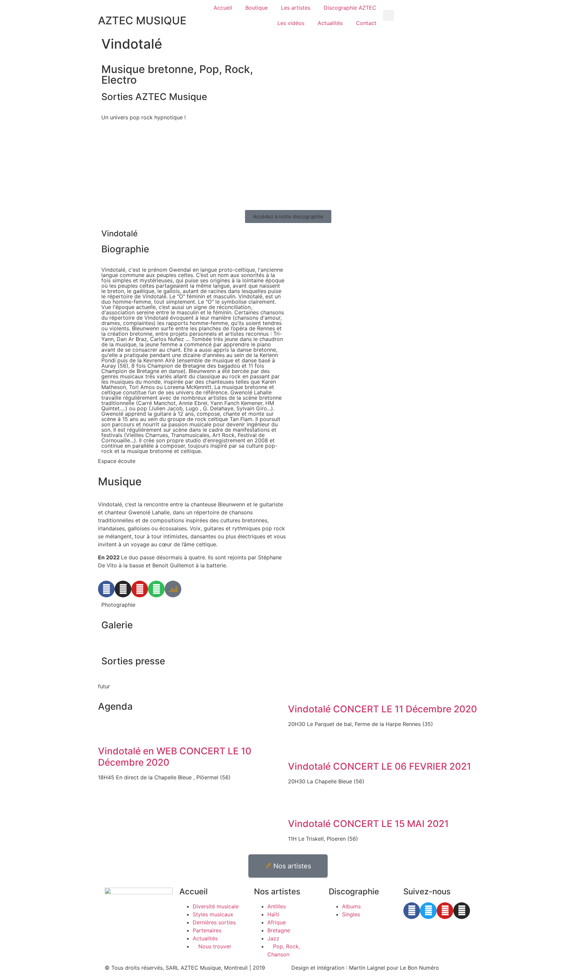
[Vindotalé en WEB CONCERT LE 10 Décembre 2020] (106, 732)
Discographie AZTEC (350, 7)
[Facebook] (106, 589)
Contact (366, 23)
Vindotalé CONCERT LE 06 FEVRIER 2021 (379, 766)
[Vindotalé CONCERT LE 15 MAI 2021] (296, 805)
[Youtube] (139, 589)
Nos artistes (277, 891)
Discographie (354, 891)
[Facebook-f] (411, 910)
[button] (388, 15)
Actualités (330, 23)
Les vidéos (290, 23)
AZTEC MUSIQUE (142, 20)
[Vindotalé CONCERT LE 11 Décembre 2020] (296, 690)
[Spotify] (156, 589)
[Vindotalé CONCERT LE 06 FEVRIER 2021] (296, 748)
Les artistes (295, 7)
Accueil (223, 7)
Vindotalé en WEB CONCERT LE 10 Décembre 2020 (174, 756)
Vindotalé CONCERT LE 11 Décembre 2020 (382, 709)
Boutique (256, 7)
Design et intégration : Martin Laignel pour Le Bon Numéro (365, 967)
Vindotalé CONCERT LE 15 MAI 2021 (368, 823)
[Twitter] (428, 910)
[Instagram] (123, 589)
